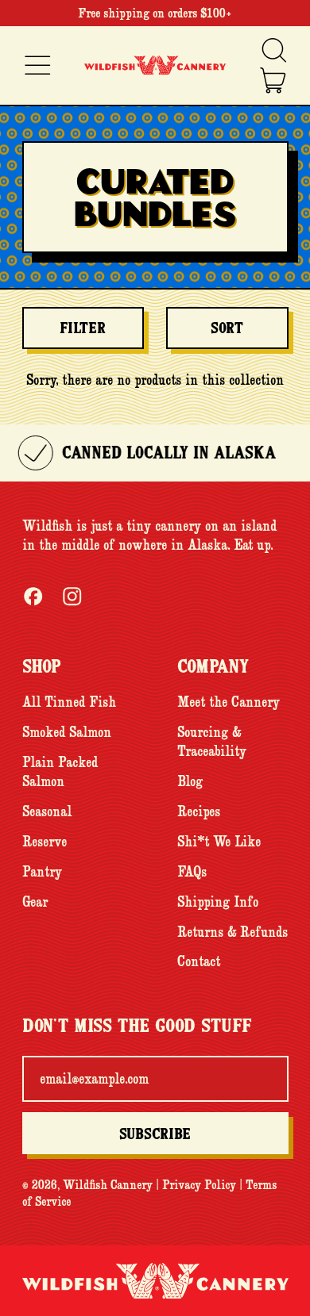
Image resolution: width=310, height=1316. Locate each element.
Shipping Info (217, 902)
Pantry (42, 872)
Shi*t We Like (219, 841)
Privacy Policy (199, 1184)
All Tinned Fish (69, 702)
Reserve (44, 841)
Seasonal (47, 811)
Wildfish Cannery (108, 1184)
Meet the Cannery (228, 702)
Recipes (198, 811)
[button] (273, 50)
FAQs (192, 872)
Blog (190, 781)
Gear (35, 902)
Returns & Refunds (232, 932)
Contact (198, 961)
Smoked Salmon (66, 732)
